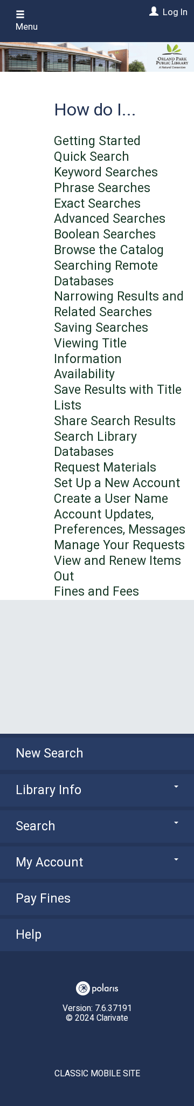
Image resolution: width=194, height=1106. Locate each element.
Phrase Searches (102, 188)
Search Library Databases (95, 444)
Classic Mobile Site (97, 1073)
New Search (50, 753)
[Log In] (152, 11)
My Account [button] (49, 862)
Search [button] (36, 826)
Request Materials (105, 467)
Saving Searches (101, 327)
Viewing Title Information (90, 351)
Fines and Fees (96, 591)
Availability (84, 374)
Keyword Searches (106, 172)
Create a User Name (111, 498)
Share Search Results (115, 421)
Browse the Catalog (109, 250)
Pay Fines (43, 898)
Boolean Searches (105, 234)
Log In (175, 11)
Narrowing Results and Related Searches (119, 304)
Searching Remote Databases (106, 273)
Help (28, 934)
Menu (27, 26)
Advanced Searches (109, 218)
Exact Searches (97, 203)
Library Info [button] (48, 790)
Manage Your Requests (119, 545)
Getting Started (97, 141)
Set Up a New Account (117, 483)
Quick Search (91, 156)
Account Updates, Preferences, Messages (119, 522)
